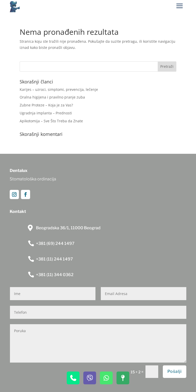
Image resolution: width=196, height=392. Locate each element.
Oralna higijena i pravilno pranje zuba (52, 97)
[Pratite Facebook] (25, 194)
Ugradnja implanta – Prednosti (46, 113)
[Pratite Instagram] (14, 194)
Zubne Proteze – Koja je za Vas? (46, 105)
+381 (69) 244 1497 (55, 243)
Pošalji (174, 371)
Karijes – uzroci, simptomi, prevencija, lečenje (59, 89)
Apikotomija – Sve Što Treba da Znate (51, 120)
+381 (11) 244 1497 (54, 259)
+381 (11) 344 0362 (55, 274)
